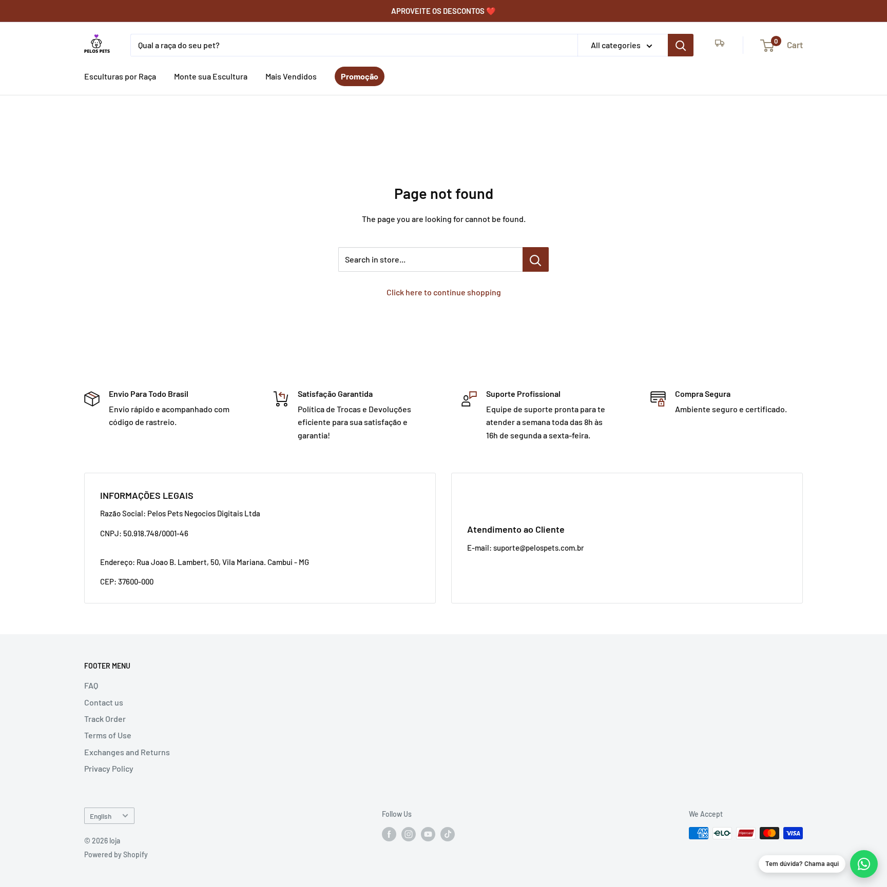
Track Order (105, 718)
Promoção (359, 76)
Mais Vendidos (291, 76)
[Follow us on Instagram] (408, 834)
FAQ (91, 685)
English (100, 816)
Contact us (103, 702)
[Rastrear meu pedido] (719, 45)
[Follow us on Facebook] (389, 834)
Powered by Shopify (116, 854)
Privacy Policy (108, 768)
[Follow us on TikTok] (447, 834)
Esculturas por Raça (120, 76)
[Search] (680, 45)
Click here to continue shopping (444, 292)
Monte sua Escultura (210, 76)
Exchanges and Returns (127, 752)
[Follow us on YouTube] (428, 834)
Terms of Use (107, 735)
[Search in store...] (536, 259)
